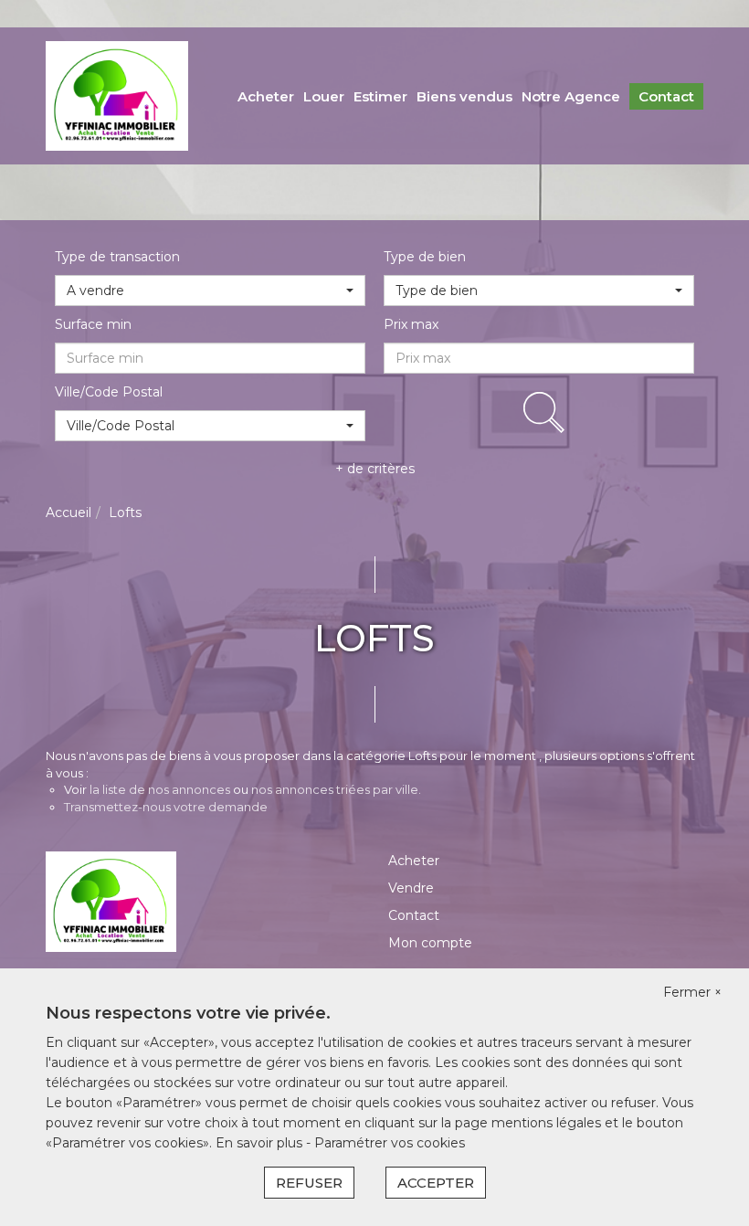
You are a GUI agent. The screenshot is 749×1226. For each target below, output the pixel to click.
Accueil (68, 512)
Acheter (265, 96)
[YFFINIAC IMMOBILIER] (117, 95)
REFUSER (309, 1182)
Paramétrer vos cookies (389, 1143)
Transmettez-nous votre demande (166, 806)
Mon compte (430, 943)
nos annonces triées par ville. (336, 789)
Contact (666, 96)
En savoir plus (261, 1143)
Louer (323, 96)
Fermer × (692, 992)
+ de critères (375, 468)
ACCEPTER (435, 1182)
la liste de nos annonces (160, 789)
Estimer (380, 96)
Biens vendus (464, 96)
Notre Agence (571, 96)
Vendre (411, 888)
